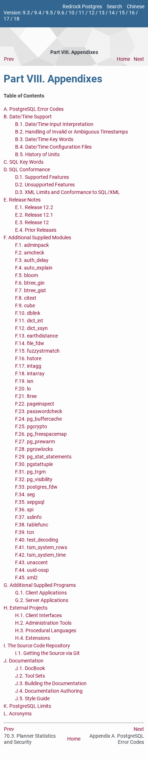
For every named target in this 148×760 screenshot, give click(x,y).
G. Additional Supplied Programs (40, 585)
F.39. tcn (24, 532)
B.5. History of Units (37, 154)
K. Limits (27, 706)
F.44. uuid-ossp (32, 570)
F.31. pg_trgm (30, 472)
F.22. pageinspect (34, 404)
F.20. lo (23, 389)
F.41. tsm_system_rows (41, 547)
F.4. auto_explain (33, 268)
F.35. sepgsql (29, 502)
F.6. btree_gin (30, 283)
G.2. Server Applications (41, 600)
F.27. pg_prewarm (35, 442)
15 (122, 13)
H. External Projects (25, 608)
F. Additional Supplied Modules (37, 238)
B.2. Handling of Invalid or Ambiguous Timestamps (71, 132)
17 (6, 19)
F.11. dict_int (29, 321)
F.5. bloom (26, 275)
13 (102, 13)
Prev (9, 59)
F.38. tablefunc (31, 525)
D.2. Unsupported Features (45, 185)
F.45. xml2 (26, 578)
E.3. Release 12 (32, 223)
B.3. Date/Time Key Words (44, 139)
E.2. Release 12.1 (34, 215)
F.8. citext (25, 298)
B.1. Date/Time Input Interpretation (54, 124)
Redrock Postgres (82, 7)
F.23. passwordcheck (38, 411)
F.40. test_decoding (36, 540)
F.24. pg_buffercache (38, 419)
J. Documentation (23, 661)
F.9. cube (25, 306)
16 (132, 13)
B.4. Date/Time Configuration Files (53, 147)
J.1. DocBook (30, 668)
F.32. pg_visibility (33, 479)
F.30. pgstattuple (34, 464)
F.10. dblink (27, 313)
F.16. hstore (28, 359)
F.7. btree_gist (30, 291)
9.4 (37, 13)
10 (71, 13)
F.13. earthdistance (36, 336)
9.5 (49, 13)
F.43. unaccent (31, 563)
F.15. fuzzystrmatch (37, 351)
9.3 (26, 13)
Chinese (135, 7)
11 (81, 13)
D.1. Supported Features (42, 177)
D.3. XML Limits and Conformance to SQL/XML (67, 192)
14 (112, 13)
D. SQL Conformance (27, 170)
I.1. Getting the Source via (47, 653)
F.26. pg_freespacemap (41, 434)
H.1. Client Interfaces (38, 615)
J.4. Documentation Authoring (49, 691)
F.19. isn (24, 381)
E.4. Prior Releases (35, 230)
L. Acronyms (18, 714)
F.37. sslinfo (28, 517)
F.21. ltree (26, 396)
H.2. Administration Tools (43, 623)
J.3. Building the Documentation (51, 683)
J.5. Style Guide (32, 699)
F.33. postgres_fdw (36, 487)
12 (91, 13)
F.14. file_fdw (29, 343)
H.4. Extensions (32, 638)
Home (123, 59)
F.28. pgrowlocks (34, 449)
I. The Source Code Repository (37, 646)
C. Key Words (23, 162)
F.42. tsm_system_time (40, 555)
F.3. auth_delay (31, 260)
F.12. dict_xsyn (31, 328)
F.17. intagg (28, 366)
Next (139, 59)
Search (114, 7)
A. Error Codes (34, 109)
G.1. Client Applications (41, 593)
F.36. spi (24, 510)
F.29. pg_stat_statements (43, 457)
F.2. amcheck (29, 253)
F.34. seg (25, 495)
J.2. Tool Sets (30, 676)
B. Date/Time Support (28, 117)
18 (16, 19)
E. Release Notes (22, 200)
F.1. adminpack (32, 245)
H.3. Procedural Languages (45, 631)
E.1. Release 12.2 (34, 207)
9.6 (60, 13)
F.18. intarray (30, 374)
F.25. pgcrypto (31, 427)
